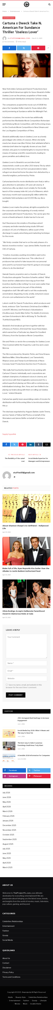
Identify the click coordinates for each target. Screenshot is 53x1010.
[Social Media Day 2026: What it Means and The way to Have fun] (9, 733)
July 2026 (6, 793)
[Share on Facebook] (9, 48)
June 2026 (7, 797)
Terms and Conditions (11, 977)
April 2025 (7, 863)
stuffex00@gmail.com (20, 38)
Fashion (5, 931)
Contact (5, 963)
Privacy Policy (8, 972)
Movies (17, 1004)
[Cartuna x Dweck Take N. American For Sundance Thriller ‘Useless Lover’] (26, 65)
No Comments (9, 42)
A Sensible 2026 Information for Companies (34, 755)
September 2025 (10, 839)
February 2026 (8, 816)
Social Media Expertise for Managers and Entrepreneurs (39, 460)
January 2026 (8, 821)
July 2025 (6, 849)
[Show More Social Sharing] (48, 48)
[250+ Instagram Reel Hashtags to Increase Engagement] (9, 721)
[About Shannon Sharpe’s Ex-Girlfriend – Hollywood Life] (26, 508)
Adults (10, 997)
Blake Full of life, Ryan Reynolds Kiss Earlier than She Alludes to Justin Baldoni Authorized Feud (25, 570)
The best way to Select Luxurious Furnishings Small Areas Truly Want (30, 744)
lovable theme (35, 1004)
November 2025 (9, 830)
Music (25, 1004)
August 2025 (8, 844)
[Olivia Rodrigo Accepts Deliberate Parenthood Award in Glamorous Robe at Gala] (26, 593)
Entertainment (8, 18)
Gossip (5, 935)
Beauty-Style (21, 997)
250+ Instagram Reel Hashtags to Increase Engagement (33, 719)
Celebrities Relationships (12, 921)
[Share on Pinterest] (38, 48)
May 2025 (7, 858)
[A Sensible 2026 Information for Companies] (9, 758)
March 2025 (7, 867)
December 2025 (9, 825)
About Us (6, 958)
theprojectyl (26, 992)
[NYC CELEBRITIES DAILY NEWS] (26, 4)
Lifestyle (43, 1001)
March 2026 (7, 811)
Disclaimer (6, 968)
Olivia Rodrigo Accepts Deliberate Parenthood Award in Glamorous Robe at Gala (23, 613)
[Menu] (4, 4)
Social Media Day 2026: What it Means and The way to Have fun (33, 731)
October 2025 (8, 835)
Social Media (7, 940)
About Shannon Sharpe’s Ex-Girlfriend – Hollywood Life (25, 527)
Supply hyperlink (9, 434)
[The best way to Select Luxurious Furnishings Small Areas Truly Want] (9, 746)
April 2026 (7, 807)
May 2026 (7, 802)
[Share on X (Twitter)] (24, 48)
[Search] (49, 4)
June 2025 (7, 853)
